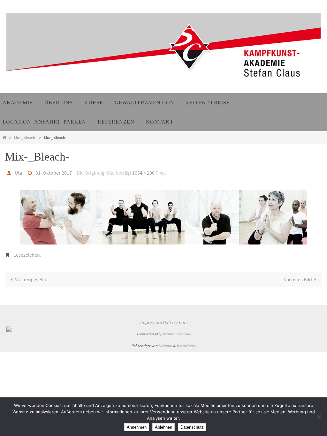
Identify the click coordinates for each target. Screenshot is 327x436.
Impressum (151, 319)
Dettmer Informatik (177, 330)
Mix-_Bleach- (25, 137)
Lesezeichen (26, 252)
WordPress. (186, 342)
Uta (18, 172)
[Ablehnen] (319, 417)
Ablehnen (163, 427)
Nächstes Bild (297, 276)
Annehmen (137, 427)
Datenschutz (175, 319)
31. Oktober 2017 (53, 172)
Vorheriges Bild (31, 276)
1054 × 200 (143, 172)
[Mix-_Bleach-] (163, 215)
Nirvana (165, 342)
